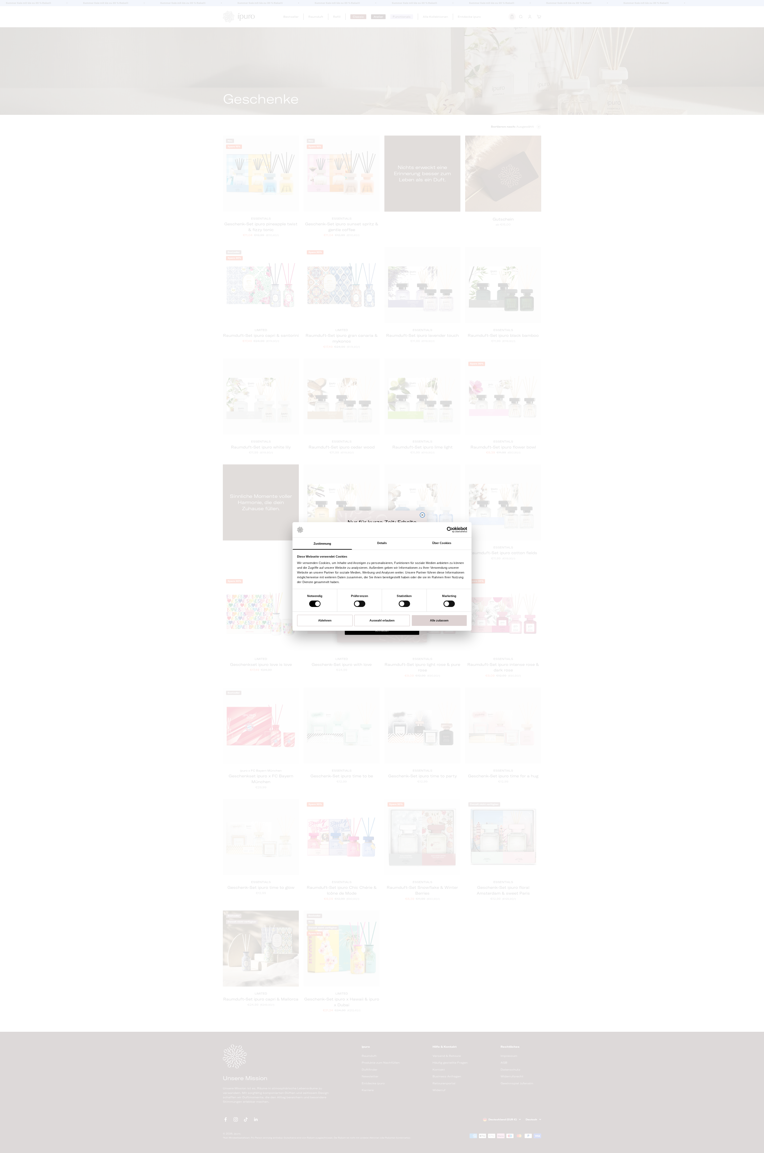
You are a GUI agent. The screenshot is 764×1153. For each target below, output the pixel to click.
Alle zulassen (439, 620)
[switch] (359, 604)
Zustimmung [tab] (322, 543)
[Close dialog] (422, 515)
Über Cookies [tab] (441, 543)
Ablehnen (324, 620)
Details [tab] (382, 543)
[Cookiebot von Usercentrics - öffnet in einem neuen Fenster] (449, 530)
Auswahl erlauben (382, 620)
